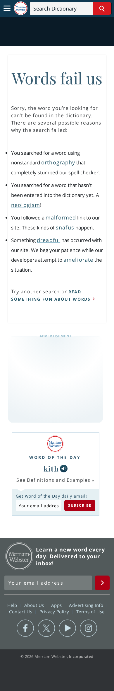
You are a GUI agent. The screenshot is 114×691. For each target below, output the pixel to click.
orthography (58, 162)
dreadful (48, 240)
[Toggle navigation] (7, 8)
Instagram (88, 628)
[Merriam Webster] (55, 443)
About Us (35, 605)
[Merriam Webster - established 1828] (20, 8)
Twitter (46, 628)
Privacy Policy (55, 612)
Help (13, 605)
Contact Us (21, 612)
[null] (64, 468)
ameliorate (78, 259)
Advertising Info (87, 605)
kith (51, 468)
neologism (25, 204)
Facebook (25, 628)
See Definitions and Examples (53, 480)
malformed (61, 217)
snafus (65, 227)
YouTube (67, 628)
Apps (57, 605)
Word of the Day (55, 457)
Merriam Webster (19, 556)
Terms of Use (90, 612)
